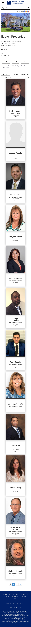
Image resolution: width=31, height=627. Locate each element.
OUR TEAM (5, 74)
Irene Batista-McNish (15, 279)
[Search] (28, 77)
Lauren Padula (15, 153)
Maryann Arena (15, 237)
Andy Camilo (15, 362)
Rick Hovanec (15, 111)
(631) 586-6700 (5, 55)
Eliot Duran (15, 446)
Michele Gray (15, 488)
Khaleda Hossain (15, 571)
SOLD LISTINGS (25, 74)
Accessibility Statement (13, 606)
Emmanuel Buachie (15, 319)
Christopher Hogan (15, 528)
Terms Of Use (9, 603)
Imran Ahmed (15, 195)
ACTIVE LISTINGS (15, 73)
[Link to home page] (15, 2)
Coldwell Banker (8, 594)
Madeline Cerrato (15, 404)
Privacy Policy (21, 603)
